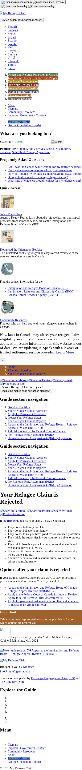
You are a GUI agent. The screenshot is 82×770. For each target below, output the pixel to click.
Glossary (13, 108)
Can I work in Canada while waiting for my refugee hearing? (44, 166)
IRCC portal (19, 148)
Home (11, 367)
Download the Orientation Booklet (21, 249)
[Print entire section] (12, 383)
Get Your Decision (19, 407)
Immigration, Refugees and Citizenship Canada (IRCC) (41, 291)
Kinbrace (28, 666)
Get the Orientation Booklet (24, 125)
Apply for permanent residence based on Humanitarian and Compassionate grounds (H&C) (43, 603)
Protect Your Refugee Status (24, 417)
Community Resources (21, 112)
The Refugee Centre (12, 681)
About (11, 105)
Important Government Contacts (27, 115)
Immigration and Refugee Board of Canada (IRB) (38, 288)
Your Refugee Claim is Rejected (27, 373)
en (22, 19)
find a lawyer (36, 148)
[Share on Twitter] (39, 380)
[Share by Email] (61, 380)
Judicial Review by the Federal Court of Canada (37, 431)
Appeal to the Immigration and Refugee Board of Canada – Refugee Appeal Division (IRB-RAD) (43, 589)
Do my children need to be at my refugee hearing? (38, 177)
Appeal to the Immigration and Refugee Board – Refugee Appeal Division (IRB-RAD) (42, 426)
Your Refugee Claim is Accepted (27, 410)
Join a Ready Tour (19, 121)
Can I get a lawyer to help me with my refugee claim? (40, 170)
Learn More (65, 352)
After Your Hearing (19, 370)
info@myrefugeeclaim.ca (15, 671)
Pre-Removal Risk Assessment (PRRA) (31, 434)
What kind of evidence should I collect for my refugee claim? (44, 180)
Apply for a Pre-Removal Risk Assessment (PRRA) (39, 597)
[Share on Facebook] (13, 380)
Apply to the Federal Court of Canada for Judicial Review (42, 594)
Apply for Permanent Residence (27, 414)
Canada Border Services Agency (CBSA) (33, 294)
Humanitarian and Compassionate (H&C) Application (40, 438)
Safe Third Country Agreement (31, 152)
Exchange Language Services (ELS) (53, 678)
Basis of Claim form (58, 148)
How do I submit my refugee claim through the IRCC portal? (44, 173)
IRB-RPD (13, 520)
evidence (5, 152)
